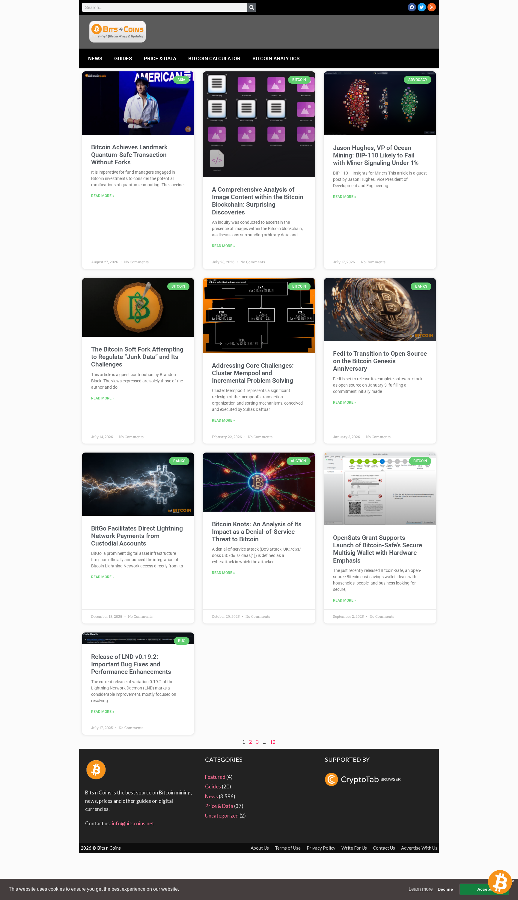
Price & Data (160, 58)
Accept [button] (484, 889)
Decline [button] (445, 889)
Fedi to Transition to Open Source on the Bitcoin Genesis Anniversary (380, 361)
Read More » (102, 196)
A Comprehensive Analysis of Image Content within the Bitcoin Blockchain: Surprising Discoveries (257, 201)
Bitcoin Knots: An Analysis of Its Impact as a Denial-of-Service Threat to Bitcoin (257, 532)
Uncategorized (222, 815)
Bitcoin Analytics (275, 58)
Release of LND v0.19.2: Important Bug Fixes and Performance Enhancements (131, 664)
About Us (260, 848)
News (95, 58)
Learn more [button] (421, 889)
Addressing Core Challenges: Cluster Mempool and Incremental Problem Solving (253, 373)
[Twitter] (422, 7)
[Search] (251, 7)
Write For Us (354, 848)
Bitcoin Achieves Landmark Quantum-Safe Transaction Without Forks (129, 155)
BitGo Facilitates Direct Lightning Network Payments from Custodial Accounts (137, 536)
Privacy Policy (321, 848)
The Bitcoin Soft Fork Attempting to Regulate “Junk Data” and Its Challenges (137, 357)
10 (272, 741)
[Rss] (431, 7)
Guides (123, 58)
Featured (215, 777)
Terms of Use (288, 848)
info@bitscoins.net (133, 823)
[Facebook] (412, 7)
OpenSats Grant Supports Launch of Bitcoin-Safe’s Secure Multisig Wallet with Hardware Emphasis (377, 549)
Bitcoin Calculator (214, 58)
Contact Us (384, 848)
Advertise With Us (419, 848)
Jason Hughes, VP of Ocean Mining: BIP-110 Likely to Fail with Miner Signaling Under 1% (376, 155)
